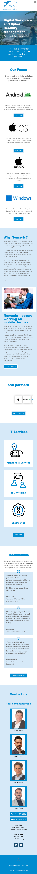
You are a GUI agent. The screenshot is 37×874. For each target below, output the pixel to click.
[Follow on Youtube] (21, 845)
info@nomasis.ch (19, 819)
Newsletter (12, 865)
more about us (10, 366)
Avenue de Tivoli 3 (18, 837)
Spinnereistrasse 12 (18, 827)
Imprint (18, 865)
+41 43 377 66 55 (19, 814)
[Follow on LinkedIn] (16, 845)
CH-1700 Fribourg (18, 839)
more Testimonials (18, 675)
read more (18, 115)
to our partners (18, 413)
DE (35, 2)
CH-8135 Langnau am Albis (18, 829)
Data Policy (25, 865)
